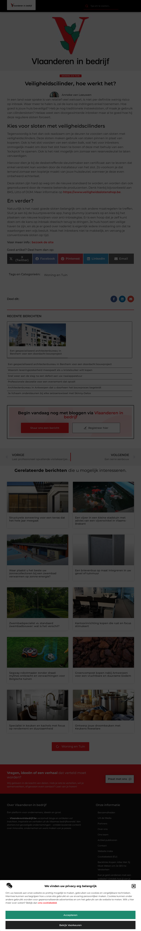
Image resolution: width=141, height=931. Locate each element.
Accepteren (70, 915)
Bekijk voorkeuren (70, 925)
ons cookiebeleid (47, 902)
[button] (133, 886)
